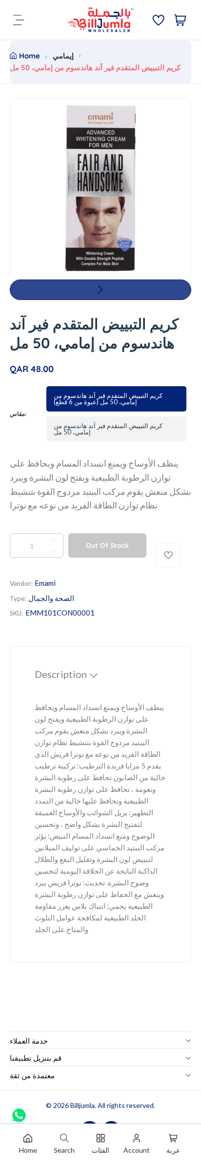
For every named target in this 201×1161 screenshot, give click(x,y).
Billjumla (82, 1105)
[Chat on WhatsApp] (19, 1112)
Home (29, 55)
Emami (45, 583)
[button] (100, 290)
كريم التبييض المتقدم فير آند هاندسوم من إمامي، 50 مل (108, 429)
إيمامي (63, 55)
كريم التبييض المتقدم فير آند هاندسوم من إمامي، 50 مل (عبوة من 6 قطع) (108, 399)
